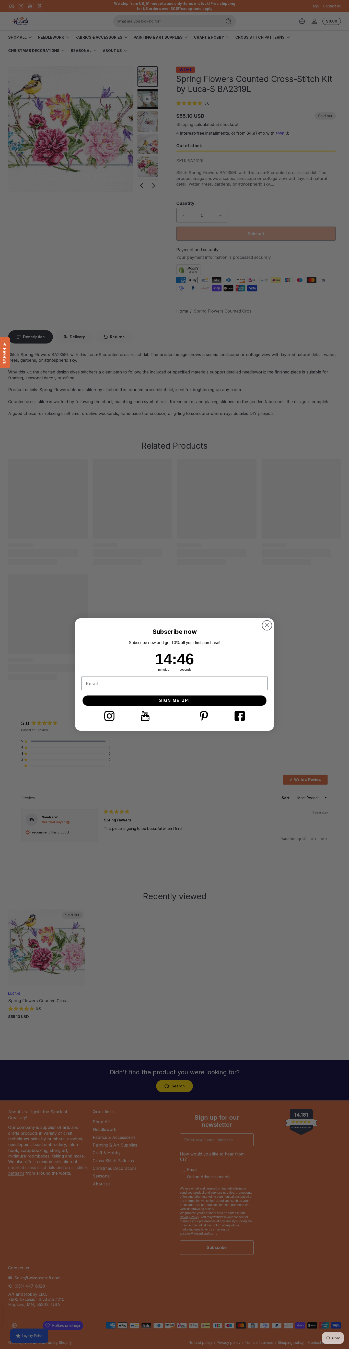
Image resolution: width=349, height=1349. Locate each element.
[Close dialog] (267, 625)
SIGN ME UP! (174, 700)
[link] (109, 716)
